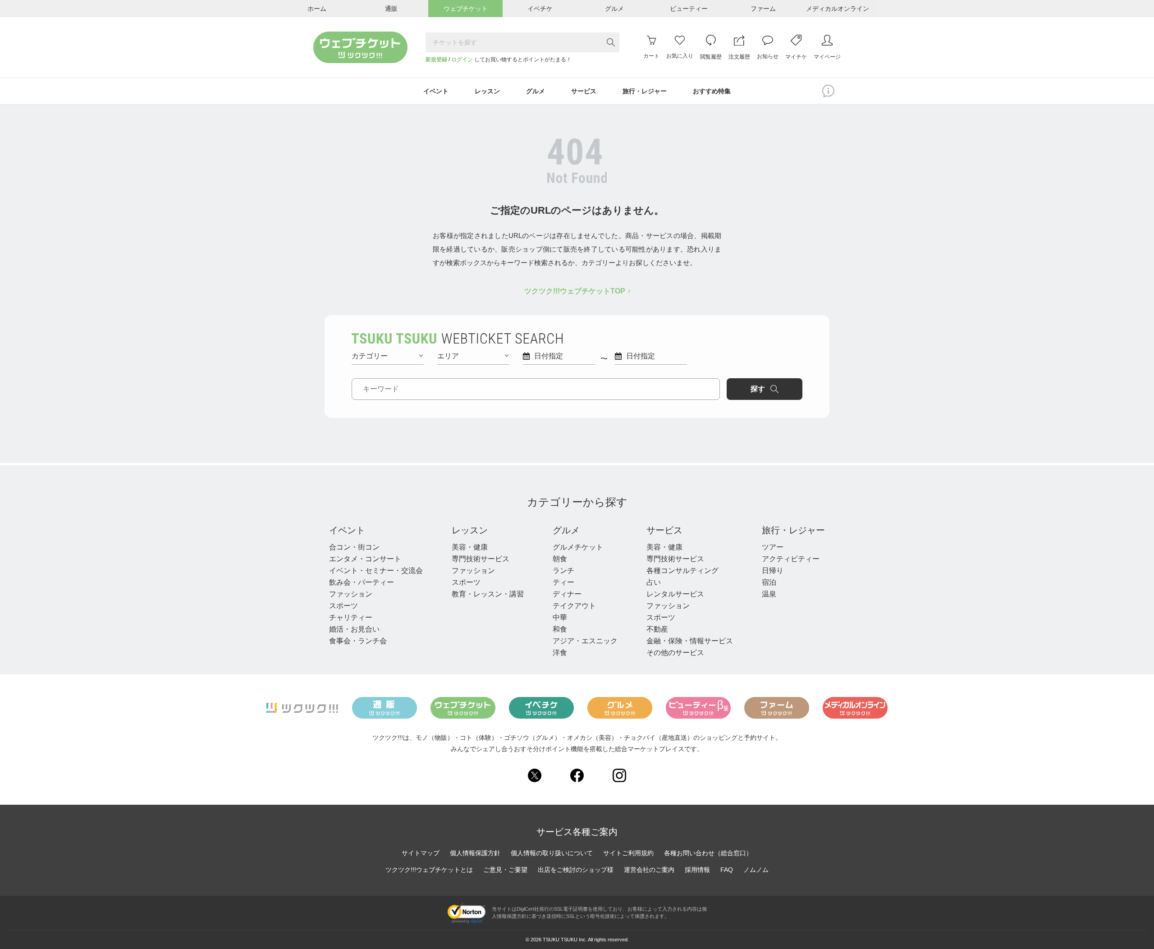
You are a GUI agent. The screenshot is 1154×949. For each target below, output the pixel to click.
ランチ (563, 570)
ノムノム (756, 869)
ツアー (772, 547)
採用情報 (697, 869)
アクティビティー (791, 559)
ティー (563, 582)
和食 (560, 629)
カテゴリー (370, 356)
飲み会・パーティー (361, 582)
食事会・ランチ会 (358, 641)
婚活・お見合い (354, 629)
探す (758, 389)
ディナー (567, 594)
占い (653, 582)
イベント (347, 530)
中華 (560, 617)
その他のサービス (675, 652)
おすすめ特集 (712, 91)
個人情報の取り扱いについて (552, 853)
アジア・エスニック (585, 641)
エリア (448, 356)
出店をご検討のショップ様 (576, 869)
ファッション (350, 594)
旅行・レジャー (793, 530)
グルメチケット (578, 547)
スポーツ (343, 606)
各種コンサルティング (682, 570)
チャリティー (350, 617)
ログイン (462, 59)
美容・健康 (470, 547)
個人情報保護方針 (475, 853)
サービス (664, 530)
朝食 (560, 559)
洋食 (560, 652)
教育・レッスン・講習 (488, 594)
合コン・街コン (354, 547)
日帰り (772, 570)
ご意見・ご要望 (505, 869)
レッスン (470, 530)
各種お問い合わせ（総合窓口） (708, 853)
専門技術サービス (480, 559)
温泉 (769, 594)
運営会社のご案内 (649, 869)
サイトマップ (421, 853)
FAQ (726, 869)
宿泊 (769, 582)
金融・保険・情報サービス (689, 641)
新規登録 (436, 59)
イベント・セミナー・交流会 (376, 570)
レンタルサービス (675, 594)
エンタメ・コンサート (365, 559)
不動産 (657, 629)
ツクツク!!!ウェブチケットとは (429, 869)
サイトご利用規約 (628, 853)
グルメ (566, 530)
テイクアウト (574, 606)
